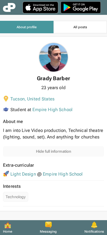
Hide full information (53, 151)
